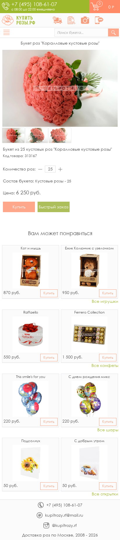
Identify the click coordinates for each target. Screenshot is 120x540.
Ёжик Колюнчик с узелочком (89, 249)
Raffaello (30, 313)
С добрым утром (89, 441)
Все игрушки (105, 301)
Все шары (107, 430)
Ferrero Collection (89, 313)
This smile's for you (30, 377)
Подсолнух (30, 441)
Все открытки (105, 494)
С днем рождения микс (89, 377)
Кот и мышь (31, 249)
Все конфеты (104, 365)
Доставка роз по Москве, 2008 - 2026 (60, 535)
